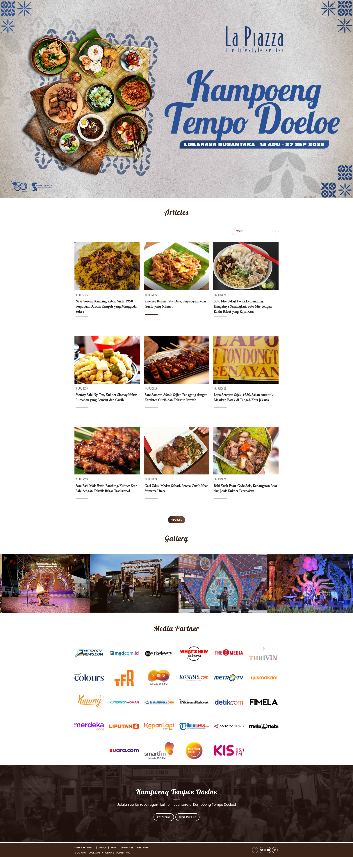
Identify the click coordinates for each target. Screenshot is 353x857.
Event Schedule (187, 817)
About (113, 847)
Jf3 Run (102, 847)
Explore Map (163, 817)
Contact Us (127, 847)
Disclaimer (143, 847)
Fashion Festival (83, 847)
